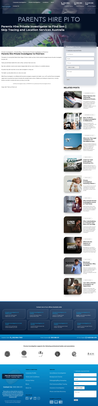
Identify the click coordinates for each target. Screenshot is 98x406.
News (27, 384)
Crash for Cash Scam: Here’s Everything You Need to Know (88, 161)
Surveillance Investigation (58, 373)
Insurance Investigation (57, 388)
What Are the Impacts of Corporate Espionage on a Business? (88, 243)
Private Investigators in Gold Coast (13, 324)
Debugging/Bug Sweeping (58, 380)
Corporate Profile (31, 373)
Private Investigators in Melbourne (12, 313)
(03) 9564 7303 (65, 3)
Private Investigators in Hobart (61, 324)
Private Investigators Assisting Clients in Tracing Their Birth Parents (89, 182)
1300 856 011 (78, 3)
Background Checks (56, 376)
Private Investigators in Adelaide (83, 313)
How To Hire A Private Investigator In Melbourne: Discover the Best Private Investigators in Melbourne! (89, 119)
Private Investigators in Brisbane (59, 313)
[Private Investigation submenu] (40, 2)
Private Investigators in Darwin (37, 324)
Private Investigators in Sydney (36, 313)
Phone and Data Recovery (58, 391)
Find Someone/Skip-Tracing (58, 384)
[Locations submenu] (48, 2)
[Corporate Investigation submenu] (26, 2)
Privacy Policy (30, 380)
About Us (28, 388)
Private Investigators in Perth (84, 324)
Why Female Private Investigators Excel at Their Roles (89, 202)
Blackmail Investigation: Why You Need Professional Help (89, 263)
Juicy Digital (17, 402)
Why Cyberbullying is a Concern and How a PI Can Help (89, 222)
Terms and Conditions (32, 376)
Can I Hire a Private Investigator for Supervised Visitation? (89, 284)
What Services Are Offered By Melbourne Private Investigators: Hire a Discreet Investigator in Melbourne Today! (89, 97)
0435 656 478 (89, 3)
